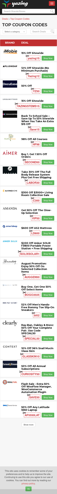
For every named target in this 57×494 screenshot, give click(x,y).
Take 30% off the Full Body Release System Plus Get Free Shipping (36, 174)
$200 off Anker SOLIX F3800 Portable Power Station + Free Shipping (36, 246)
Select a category (12, 31)
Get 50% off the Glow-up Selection (36, 212)
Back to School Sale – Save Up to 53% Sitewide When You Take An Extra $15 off (37, 120)
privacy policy (28, 483)
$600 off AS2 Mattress (36, 228)
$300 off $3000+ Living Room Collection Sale (37, 194)
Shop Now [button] (47, 58)
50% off (26, 85)
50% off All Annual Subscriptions (33, 367)
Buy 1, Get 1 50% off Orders (34, 156)
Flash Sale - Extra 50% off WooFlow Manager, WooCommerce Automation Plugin (36, 388)
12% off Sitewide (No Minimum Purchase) (35, 69)
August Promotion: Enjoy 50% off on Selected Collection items (34, 267)
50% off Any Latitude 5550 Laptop (35, 408)
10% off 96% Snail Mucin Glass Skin (37, 350)
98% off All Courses (34, 139)
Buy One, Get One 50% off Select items (36, 288)
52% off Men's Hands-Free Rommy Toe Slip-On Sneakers (37, 307)
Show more (28, 424)
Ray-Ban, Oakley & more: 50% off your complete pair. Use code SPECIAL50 (37, 329)
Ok (28, 489)
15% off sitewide (32, 53)
